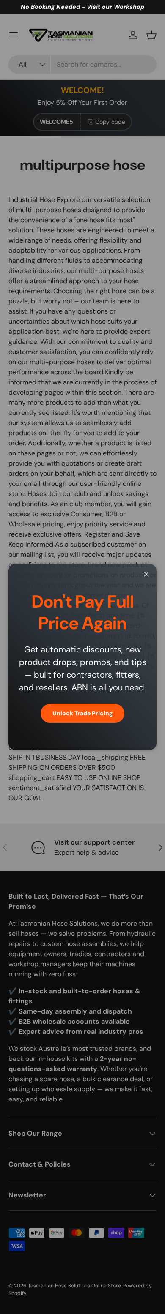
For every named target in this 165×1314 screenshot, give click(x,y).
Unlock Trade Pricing (82, 713)
